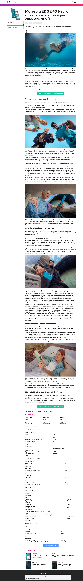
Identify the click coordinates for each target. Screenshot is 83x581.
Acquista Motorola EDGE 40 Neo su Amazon (51, 93)
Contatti (19, 576)
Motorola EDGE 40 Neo (42, 163)
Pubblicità (65, 2)
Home (27, 8)
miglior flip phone (53, 74)
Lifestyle (54, 2)
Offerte (24, 2)
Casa (42, 2)
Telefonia (29, 2)
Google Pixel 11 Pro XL (17, 4)
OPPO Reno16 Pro (26, 4)
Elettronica (48, 2)
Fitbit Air (50, 4)
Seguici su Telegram (50, 545)
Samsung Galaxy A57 (36, 4)
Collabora (25, 576)
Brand (60, 2)
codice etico (51, 577)
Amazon (49, 395)
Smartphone (37, 8)
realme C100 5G (44, 4)
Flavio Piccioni (32, 31)
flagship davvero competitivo (33, 75)
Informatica (36, 2)
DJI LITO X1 (56, 4)
